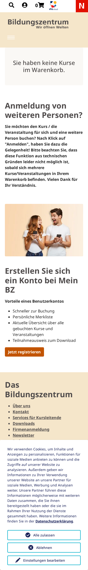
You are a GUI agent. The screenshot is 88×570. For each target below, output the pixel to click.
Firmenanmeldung (31, 429)
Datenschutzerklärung (54, 521)
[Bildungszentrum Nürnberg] (38, 23)
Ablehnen (44, 547)
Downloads (24, 423)
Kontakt (21, 411)
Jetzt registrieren (24, 352)
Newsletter (23, 435)
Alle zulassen (44, 535)
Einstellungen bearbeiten (44, 560)
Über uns (21, 406)
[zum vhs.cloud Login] (54, 5)
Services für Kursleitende (37, 417)
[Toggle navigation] (11, 37)
